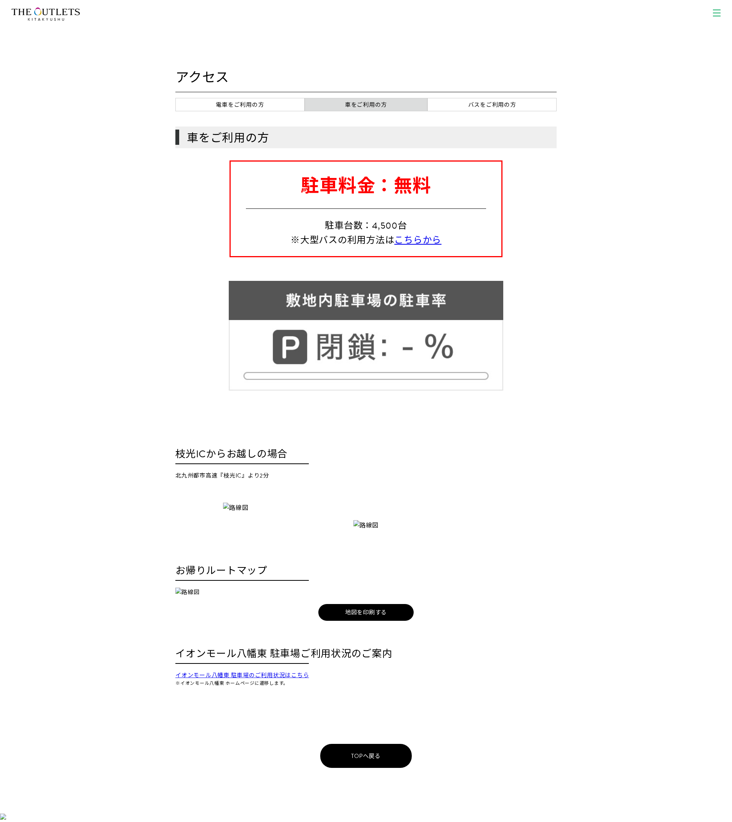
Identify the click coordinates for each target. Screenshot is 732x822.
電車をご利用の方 (240, 105)
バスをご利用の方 (492, 105)
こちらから (417, 240)
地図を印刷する (366, 612)
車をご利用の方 (366, 105)
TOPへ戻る (366, 756)
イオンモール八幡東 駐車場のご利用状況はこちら (242, 675)
